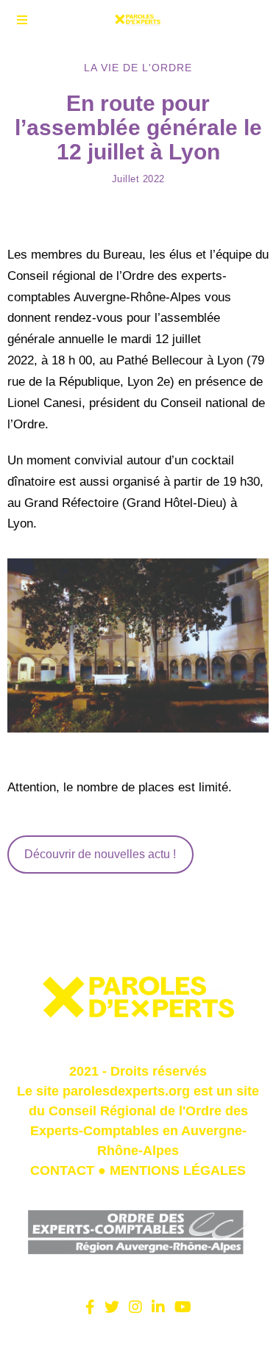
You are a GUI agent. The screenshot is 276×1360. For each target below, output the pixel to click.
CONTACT (62, 1170)
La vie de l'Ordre (138, 67)
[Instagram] (135, 1307)
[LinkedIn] (158, 1307)
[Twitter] (112, 1307)
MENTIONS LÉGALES (178, 1170)
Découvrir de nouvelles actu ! (100, 854)
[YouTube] (183, 1307)
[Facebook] (90, 1307)
